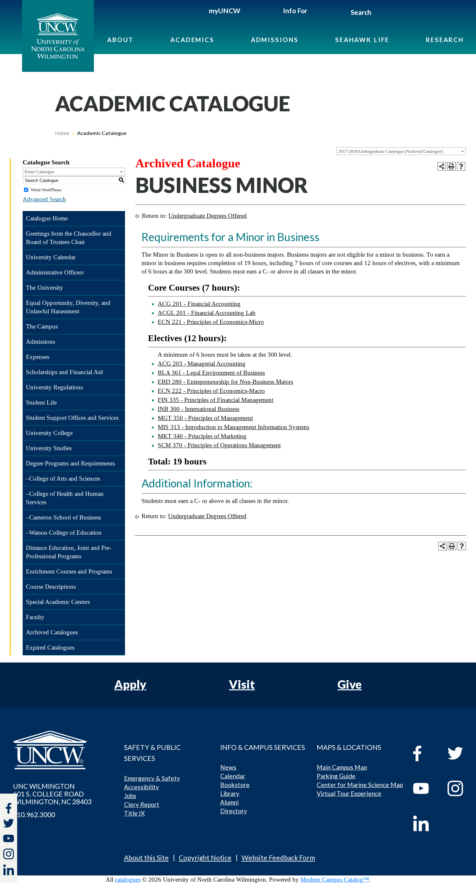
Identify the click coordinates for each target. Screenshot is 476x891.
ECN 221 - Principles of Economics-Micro (211, 321)
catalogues (128, 879)
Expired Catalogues (50, 647)
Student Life (41, 402)
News (228, 767)
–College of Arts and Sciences (63, 478)
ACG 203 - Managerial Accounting (201, 363)
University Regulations (54, 387)
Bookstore (235, 784)
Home (62, 133)
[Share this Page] (441, 166)
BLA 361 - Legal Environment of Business (211, 372)
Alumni (229, 802)
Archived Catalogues (52, 632)
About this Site (146, 857)
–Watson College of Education (64, 532)
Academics (192, 39)
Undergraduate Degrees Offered (207, 215)
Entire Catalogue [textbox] (39, 171)
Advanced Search (44, 199)
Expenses (37, 356)
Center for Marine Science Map (360, 784)
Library (229, 793)
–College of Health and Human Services (65, 498)
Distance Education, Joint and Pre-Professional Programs (68, 552)
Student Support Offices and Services (72, 417)
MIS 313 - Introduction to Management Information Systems (233, 427)
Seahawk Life (362, 39)
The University (44, 287)
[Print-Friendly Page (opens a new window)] (451, 166)
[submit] (379, 13)
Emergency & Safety (152, 778)
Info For (295, 10)
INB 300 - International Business (198, 409)
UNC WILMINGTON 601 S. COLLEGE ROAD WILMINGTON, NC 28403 (52, 794)
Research (445, 39)
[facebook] (425, 753)
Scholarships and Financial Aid (64, 372)
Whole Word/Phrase (46, 190)
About (120, 39)
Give (349, 684)
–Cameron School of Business (63, 517)
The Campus (42, 326)
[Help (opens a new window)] (461, 166)
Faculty (35, 617)
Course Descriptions (51, 586)
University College (49, 432)
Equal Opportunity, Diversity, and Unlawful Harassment (68, 307)
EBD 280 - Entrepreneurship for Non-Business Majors (225, 381)
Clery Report (141, 804)
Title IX (134, 813)
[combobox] (401, 151)
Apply (130, 684)
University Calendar (50, 257)
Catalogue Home (47, 218)
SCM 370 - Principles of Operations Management (219, 445)
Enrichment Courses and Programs (69, 571)
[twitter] (8, 824)
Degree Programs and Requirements (70, 463)
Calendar (232, 776)
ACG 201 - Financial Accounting (199, 303)
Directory (233, 811)
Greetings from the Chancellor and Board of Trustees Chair (68, 237)
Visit (242, 684)
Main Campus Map (342, 767)
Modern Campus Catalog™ (334, 879)
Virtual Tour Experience (349, 793)
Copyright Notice (205, 857)
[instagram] (8, 854)
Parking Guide (336, 776)
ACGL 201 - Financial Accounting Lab (206, 312)
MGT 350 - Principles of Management (205, 418)
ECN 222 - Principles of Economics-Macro (211, 390)
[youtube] (425, 788)
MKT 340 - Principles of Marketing (202, 436)
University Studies (49, 448)
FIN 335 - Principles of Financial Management (215, 399)
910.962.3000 (34, 815)
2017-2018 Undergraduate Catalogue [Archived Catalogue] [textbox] (390, 151)
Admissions (275, 39)
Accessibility (141, 787)
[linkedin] (425, 823)
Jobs (130, 795)
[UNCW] (58, 36)
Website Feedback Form (278, 857)
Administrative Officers (55, 272)
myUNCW (224, 10)
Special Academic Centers (58, 601)
